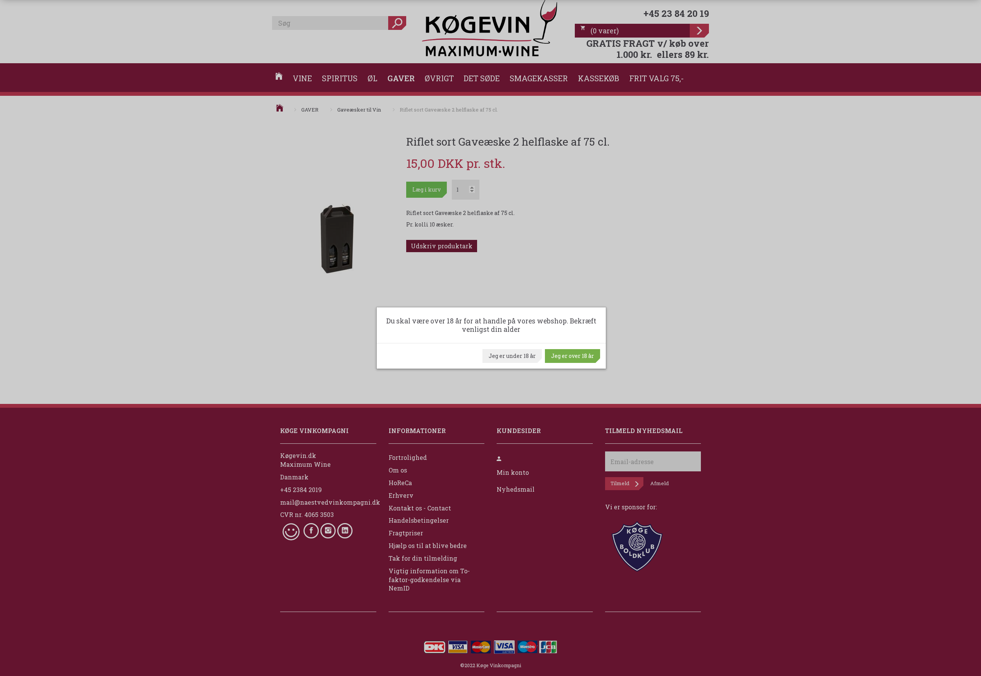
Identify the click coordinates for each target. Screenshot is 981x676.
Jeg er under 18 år (512, 355)
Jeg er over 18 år (572, 355)
